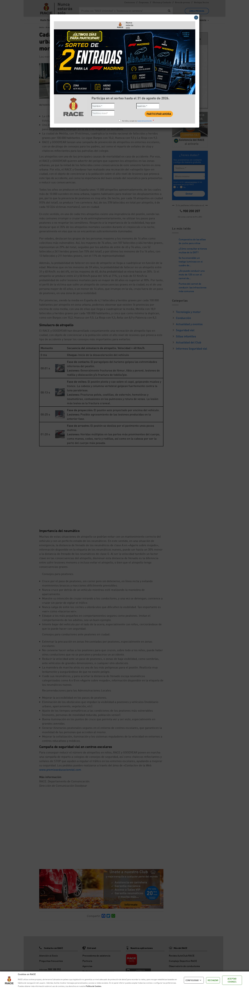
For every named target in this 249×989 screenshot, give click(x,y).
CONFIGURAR (192, 980)
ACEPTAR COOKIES (232, 980)
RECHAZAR (213, 980)
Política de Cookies (93, 986)
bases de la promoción (144, 121)
